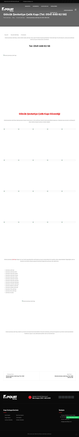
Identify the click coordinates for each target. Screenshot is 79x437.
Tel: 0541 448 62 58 (39, 46)
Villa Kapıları (18, 417)
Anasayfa (27, 6)
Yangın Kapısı (7, 417)
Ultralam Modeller (20, 420)
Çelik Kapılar (44, 6)
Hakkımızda (36, 6)
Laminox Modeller (9, 420)
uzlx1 (7, 34)
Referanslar (53, 12)
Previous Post (10, 374)
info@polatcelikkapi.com (28, 1)
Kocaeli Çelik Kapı (15, 34)
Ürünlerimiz (54, 6)
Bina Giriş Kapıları (20, 415)
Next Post (69, 374)
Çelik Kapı (14, 259)
